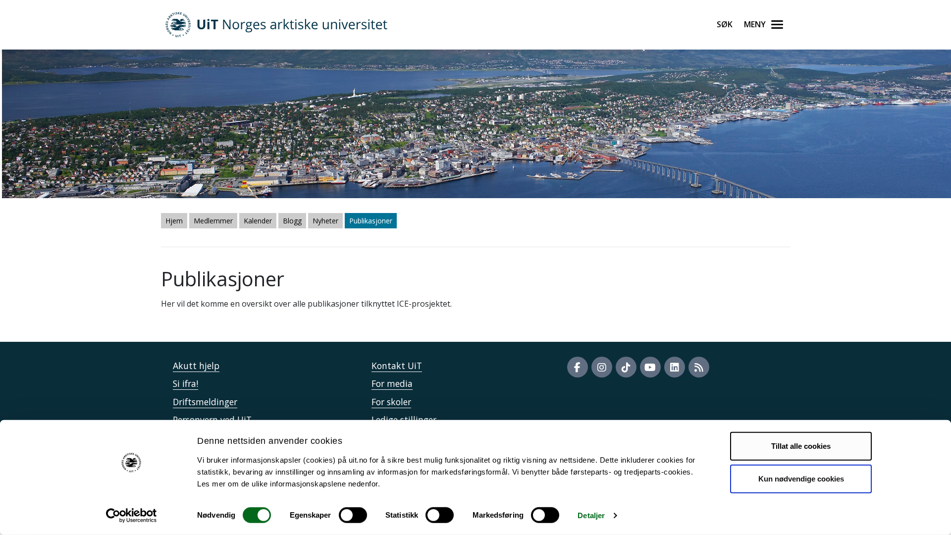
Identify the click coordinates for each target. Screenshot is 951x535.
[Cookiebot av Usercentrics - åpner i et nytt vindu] (131, 515)
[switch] (353, 515)
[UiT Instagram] (601, 367)
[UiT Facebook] (577, 367)
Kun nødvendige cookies (801, 478)
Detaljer (591, 515)
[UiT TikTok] (626, 367)
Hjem (174, 220)
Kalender (258, 220)
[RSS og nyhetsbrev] (698, 367)
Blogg (292, 220)
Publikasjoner (370, 220)
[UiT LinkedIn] (674, 367)
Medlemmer (213, 220)
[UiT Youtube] (650, 367)
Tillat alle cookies (801, 446)
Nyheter (325, 220)
